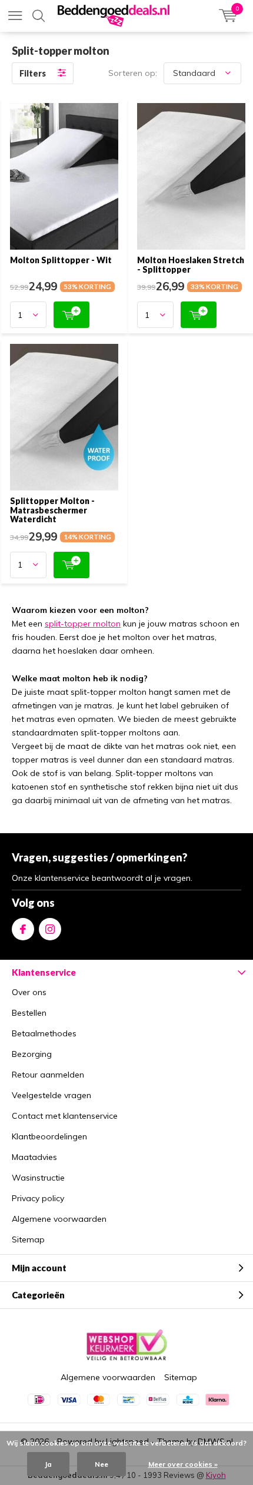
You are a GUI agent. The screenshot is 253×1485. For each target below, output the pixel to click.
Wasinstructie (38, 1177)
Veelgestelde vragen (51, 1095)
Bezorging (32, 1054)
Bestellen (29, 1012)
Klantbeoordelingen (49, 1136)
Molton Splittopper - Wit (61, 260)
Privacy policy (38, 1198)
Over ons (29, 992)
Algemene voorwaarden (59, 1219)
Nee (101, 1464)
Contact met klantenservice (65, 1116)
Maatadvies (34, 1157)
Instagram (50, 929)
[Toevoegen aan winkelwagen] (71, 314)
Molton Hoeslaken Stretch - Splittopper (190, 264)
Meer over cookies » (183, 1464)
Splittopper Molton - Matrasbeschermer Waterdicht (52, 510)
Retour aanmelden (48, 1074)
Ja (48, 1464)
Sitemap (28, 1239)
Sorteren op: (132, 73)
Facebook (23, 929)
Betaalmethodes (44, 1033)
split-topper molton (83, 623)
